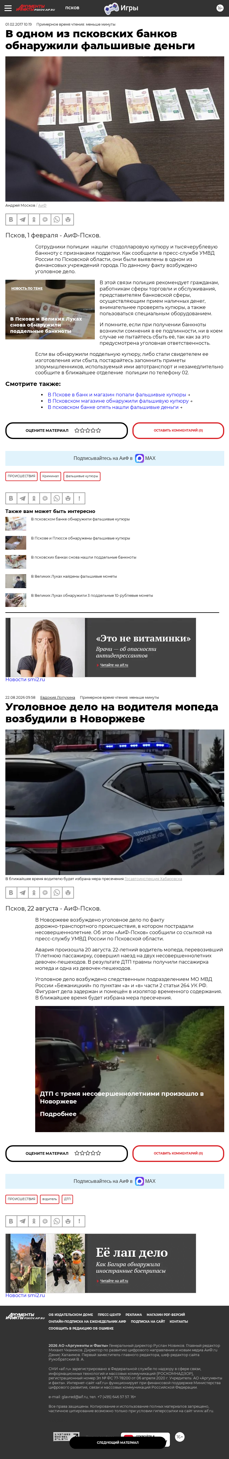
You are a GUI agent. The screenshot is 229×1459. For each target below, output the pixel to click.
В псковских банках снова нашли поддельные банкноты (83, 557)
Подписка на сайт (148, 1322)
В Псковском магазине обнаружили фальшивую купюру (118, 401)
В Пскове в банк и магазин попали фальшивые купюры (117, 395)
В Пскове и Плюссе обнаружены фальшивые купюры (80, 538)
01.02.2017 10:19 (18, 24)
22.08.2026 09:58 (20, 697)
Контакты (179, 1322)
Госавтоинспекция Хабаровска (153, 879)
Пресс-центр (109, 1315)
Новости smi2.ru (25, 679)
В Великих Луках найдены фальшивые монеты (74, 576)
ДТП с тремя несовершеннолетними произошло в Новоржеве (122, 1097)
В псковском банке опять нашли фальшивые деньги (113, 407)
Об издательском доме (71, 1315)
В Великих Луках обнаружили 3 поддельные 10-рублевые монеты (92, 595)
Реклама (134, 1315)
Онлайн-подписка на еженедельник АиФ (87, 1322)
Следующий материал (118, 1443)
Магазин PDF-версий (166, 1315)
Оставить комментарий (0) (178, 430)
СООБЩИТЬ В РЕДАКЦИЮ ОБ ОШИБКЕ (81, 1328)
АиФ (42, 205)
